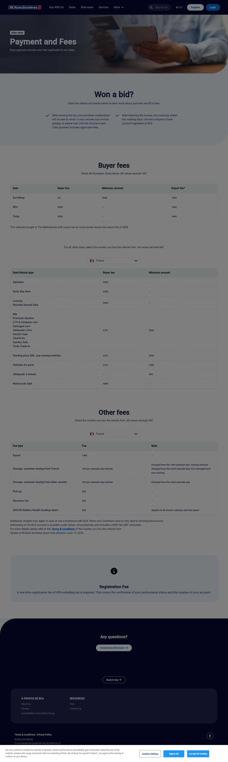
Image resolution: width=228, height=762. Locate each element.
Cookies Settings (150, 753)
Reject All (173, 753)
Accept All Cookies (198, 753)
